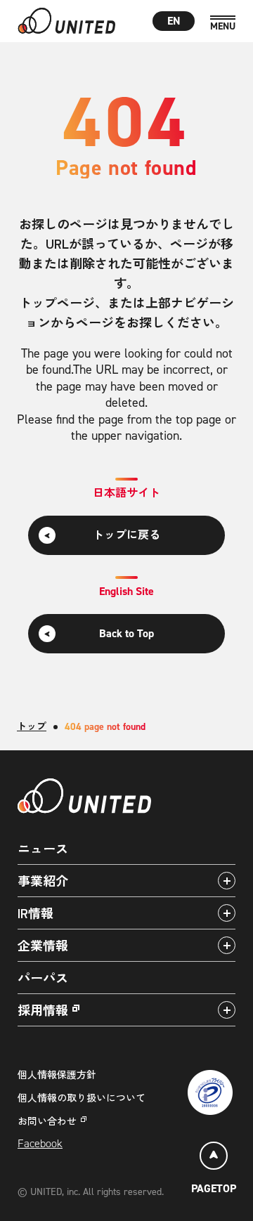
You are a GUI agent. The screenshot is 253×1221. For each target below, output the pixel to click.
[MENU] (222, 23)
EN (174, 20)
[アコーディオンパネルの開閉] (226, 880)
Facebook (40, 1143)
